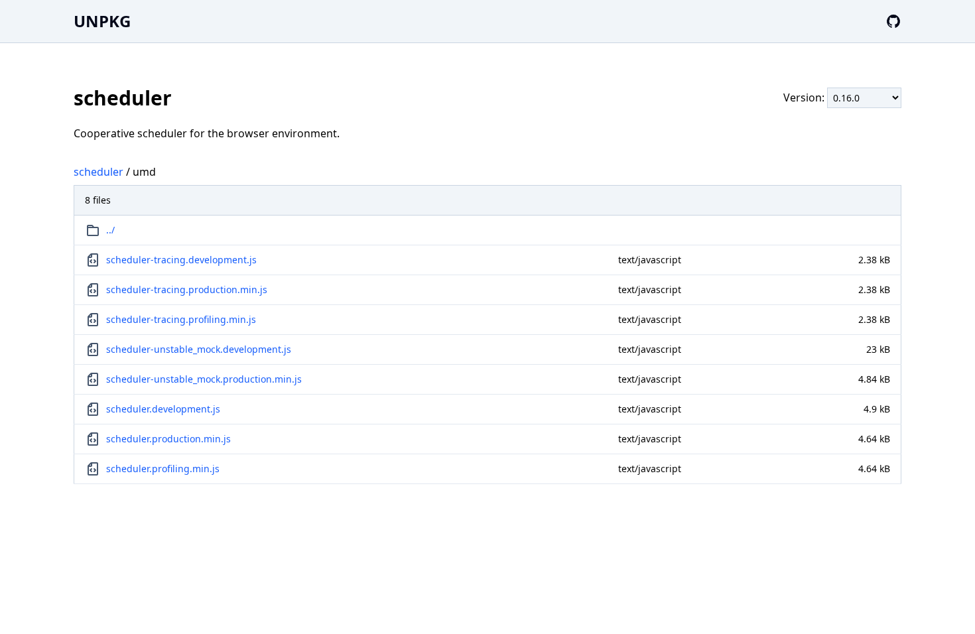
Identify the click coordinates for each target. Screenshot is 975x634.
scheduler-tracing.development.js (181, 259)
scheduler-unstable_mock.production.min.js (204, 379)
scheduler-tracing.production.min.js (186, 289)
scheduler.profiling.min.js (163, 468)
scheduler (98, 171)
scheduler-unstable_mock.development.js (198, 349)
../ (110, 229)
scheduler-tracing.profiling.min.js (181, 319)
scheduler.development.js (163, 409)
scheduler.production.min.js (168, 438)
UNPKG (102, 21)
